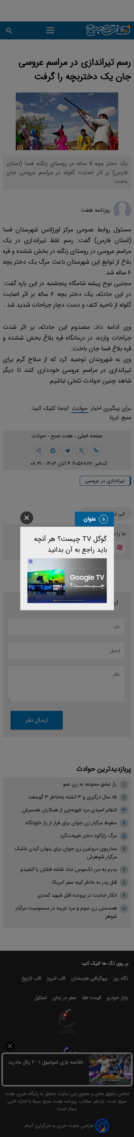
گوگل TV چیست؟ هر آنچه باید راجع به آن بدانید (70, 544)
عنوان (90, 518)
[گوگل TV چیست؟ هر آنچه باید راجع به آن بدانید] (67, 580)
